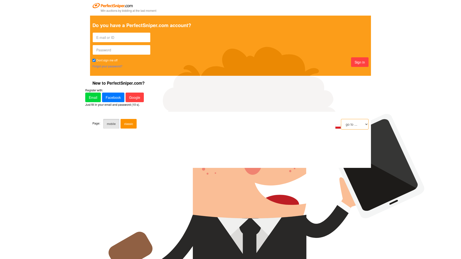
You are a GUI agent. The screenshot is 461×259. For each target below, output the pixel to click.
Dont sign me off (106, 60)
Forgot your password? (107, 66)
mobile (111, 124)
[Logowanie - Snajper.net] (338, 126)
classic (128, 124)
